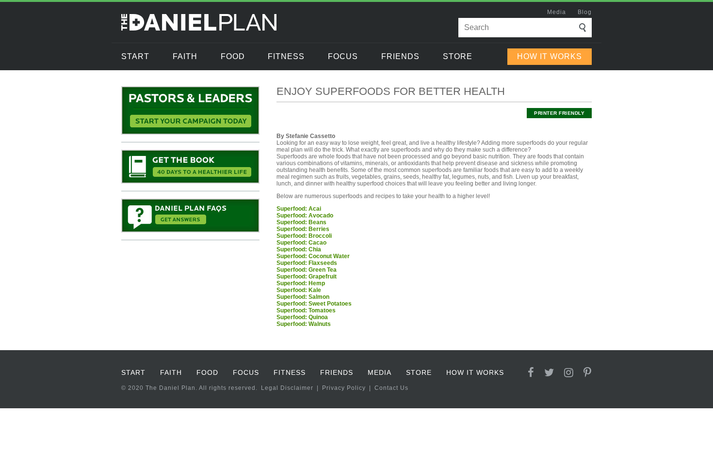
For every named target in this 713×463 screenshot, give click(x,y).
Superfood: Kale (298, 290)
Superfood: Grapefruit (306, 276)
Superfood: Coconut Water (313, 256)
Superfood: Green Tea (306, 269)
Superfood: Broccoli (304, 235)
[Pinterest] (587, 373)
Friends (400, 56)
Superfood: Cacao (301, 242)
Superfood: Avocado (304, 215)
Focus (343, 56)
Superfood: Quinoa (302, 317)
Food (233, 56)
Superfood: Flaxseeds (306, 263)
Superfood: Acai (298, 208)
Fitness (286, 56)
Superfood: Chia (298, 249)
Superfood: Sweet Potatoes (314, 303)
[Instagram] (569, 373)
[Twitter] (549, 373)
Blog (585, 12)
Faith (185, 56)
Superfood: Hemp (300, 283)
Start (135, 56)
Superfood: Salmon (302, 296)
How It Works (549, 56)
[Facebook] (531, 373)
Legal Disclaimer (287, 388)
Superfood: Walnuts (303, 324)
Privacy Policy (344, 388)
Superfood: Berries (302, 229)
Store (457, 56)
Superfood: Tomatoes (306, 310)
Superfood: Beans (301, 222)
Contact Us (391, 388)
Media (556, 12)
